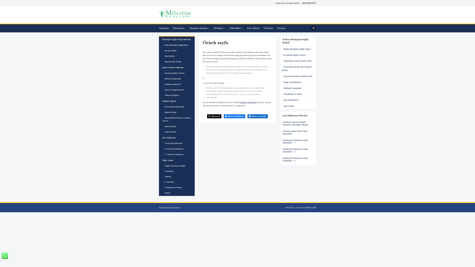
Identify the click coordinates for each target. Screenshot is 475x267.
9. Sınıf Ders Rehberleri (173, 143)
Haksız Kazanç (170, 126)
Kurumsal (178, 28)
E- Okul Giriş (169, 182)
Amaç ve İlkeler (171, 51)
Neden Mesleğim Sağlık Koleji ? (177, 45)
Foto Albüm (253, 28)
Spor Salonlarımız (291, 100)
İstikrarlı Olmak (170, 112)
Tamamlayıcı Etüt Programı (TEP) (298, 61)
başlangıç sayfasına (248, 102)
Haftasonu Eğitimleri (173, 84)
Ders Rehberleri (169, 138)
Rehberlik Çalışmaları (173, 79)
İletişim (281, 28)
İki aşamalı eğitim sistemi (174, 73)
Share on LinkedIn (259, 116)
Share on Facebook (236, 116)
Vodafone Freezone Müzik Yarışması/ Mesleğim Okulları (295, 123)
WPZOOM (311, 208)
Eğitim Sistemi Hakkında (172, 67)
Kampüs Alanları (199, 28)
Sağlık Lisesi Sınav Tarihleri (175, 166)
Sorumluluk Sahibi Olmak (174, 107)
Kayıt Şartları (170, 56)
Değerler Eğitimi (169, 101)
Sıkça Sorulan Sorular (173, 62)
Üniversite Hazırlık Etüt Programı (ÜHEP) (296, 68)
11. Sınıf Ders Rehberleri (174, 155)
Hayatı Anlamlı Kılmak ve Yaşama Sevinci (177, 119)
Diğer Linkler (167, 160)
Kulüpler (218, 28)
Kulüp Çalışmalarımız (292, 82)
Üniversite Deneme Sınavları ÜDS (298, 76)
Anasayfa (164, 28)
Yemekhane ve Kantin (173, 188)
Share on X (215, 116)
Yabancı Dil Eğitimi (172, 95)
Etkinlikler (235, 28)
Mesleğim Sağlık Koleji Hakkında (176, 39)
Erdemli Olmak (170, 132)
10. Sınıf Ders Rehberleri (174, 149)
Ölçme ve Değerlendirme (174, 90)
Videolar (268, 28)
